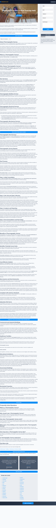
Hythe (21, 485)
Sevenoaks (16, 449)
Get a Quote (19, 15)
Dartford (21, 477)
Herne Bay (22, 491)
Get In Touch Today (18, 35)
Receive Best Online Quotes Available (19, 132)
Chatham (4, 491)
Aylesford (4, 487)
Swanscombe (4, 497)
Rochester (4, 490)
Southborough (2, 449)
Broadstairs (22, 498)
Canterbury (22, 488)
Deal (21, 494)
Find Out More (18, 402)
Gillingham (4, 493)
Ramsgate (21, 497)
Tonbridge (7, 449)
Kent (3, 484)
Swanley (3, 488)
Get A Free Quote (19, 471)
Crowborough (11, 449)
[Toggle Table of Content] (9, 39)
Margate (21, 495)
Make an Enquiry (28, 503)
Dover (21, 492)
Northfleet (4, 494)
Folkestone (22, 489)
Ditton (3, 482)
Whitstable (22, 486)
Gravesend (4, 496)
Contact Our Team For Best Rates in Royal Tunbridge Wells (19, 319)
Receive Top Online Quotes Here (19, 451)
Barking (19, 449)
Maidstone (4, 485)
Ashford (21, 480)
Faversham (22, 482)
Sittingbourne (22, 479)
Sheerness (22, 483)
